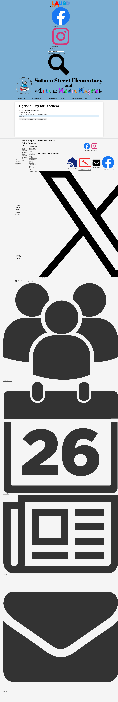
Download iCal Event (42, 114)
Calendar (21, 116)
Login (18, 281)
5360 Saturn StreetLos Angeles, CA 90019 (18, 210)
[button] (21, 98)
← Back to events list (26, 119)
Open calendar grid (40, 119)
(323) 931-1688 (18, 257)
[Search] (59, 75)
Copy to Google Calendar (26, 114)
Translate (62, 53)
